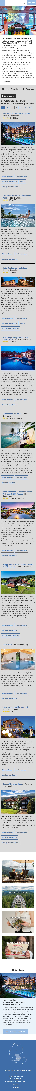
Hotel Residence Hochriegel (15, 268)
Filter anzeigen (8, 96)
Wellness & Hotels (18, 867)
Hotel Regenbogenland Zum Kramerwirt (15, 338)
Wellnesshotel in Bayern (15, 1031)
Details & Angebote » (9, 181)
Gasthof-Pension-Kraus (13, 784)
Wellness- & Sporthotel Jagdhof (17, 113)
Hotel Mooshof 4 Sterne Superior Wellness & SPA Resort (17, 492)
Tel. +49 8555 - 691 (16, 1079)
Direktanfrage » (7, 176)
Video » (22, 181)
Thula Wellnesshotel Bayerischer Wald (17, 196)
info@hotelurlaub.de (16, 1076)
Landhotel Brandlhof (12, 413)
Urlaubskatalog (18, 917)
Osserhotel (7, 644)
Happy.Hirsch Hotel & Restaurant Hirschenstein (18, 565)
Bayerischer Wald (18, 892)
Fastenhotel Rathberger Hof (15, 707)
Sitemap (16, 1087)
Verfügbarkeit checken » (10, 187)
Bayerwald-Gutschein (18, 943)
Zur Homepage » (21, 176)
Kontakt (16, 1085)
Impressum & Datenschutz (15, 1082)
